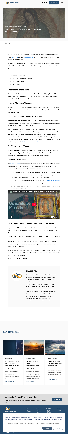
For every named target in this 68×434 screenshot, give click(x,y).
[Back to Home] (13, 2)
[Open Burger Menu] (62, 3)
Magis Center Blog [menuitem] (29, 411)
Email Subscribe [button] (57, 399)
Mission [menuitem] (59, 410)
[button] (3, 431)
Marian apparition (28, 57)
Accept (47, 428)
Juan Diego (15, 57)
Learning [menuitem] (48, 408)
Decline (58, 428)
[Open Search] (46, 2)
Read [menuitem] (27, 408)
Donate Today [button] (53, 2)
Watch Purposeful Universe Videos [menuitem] (39, 412)
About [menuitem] (58, 408)
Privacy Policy (16, 432)
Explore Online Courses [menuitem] (49, 411)
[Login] (42, 2)
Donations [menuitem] (60, 412)
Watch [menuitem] (37, 408)
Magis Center (8, 26)
